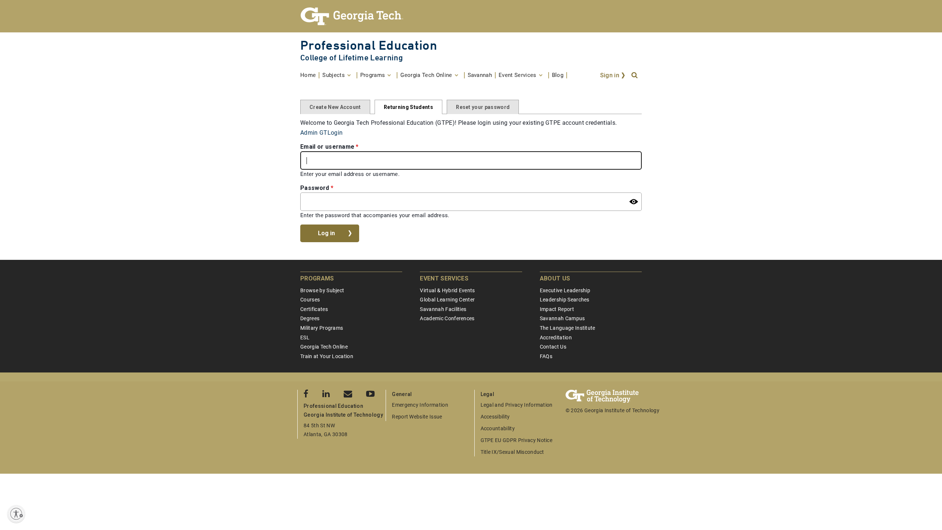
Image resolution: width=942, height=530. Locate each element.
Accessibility (495, 417)
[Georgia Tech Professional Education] (471, 16)
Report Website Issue (417, 417)
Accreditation (556, 337)
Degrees (309, 318)
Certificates (314, 309)
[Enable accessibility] (16, 514)
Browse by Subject (322, 290)
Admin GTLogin (321, 132)
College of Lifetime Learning (351, 57)
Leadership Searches (564, 300)
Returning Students (408, 107)
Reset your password (483, 107)
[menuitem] (309, 75)
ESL (304, 337)
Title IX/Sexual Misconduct (512, 452)
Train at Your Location (326, 356)
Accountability (498, 428)
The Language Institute (567, 328)
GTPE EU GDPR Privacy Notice (517, 440)
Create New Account (335, 107)
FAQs (546, 356)
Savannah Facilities (443, 309)
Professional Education (368, 45)
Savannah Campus (562, 318)
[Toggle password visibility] (633, 201)
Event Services (444, 278)
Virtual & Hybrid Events (447, 290)
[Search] (635, 75)
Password (314, 187)
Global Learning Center (447, 300)
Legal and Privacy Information (517, 405)
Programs (317, 278)
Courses (310, 300)
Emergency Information (420, 405)
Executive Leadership (565, 290)
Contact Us (553, 347)
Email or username (327, 146)
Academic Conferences (447, 318)
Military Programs (321, 328)
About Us (555, 278)
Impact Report (557, 309)
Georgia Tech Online (324, 347)
